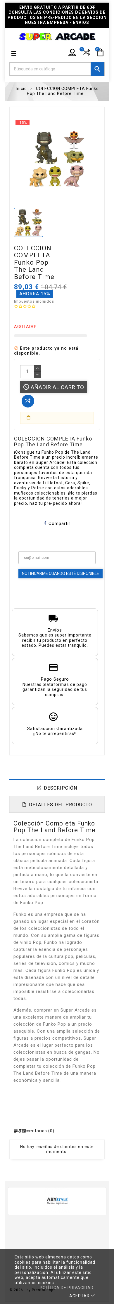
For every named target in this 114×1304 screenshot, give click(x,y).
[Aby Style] (57, 1200)
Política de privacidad (67, 1287)
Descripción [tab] (60, 788)
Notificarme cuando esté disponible (60, 573)
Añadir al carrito (56, 387)
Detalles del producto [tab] (60, 804)
